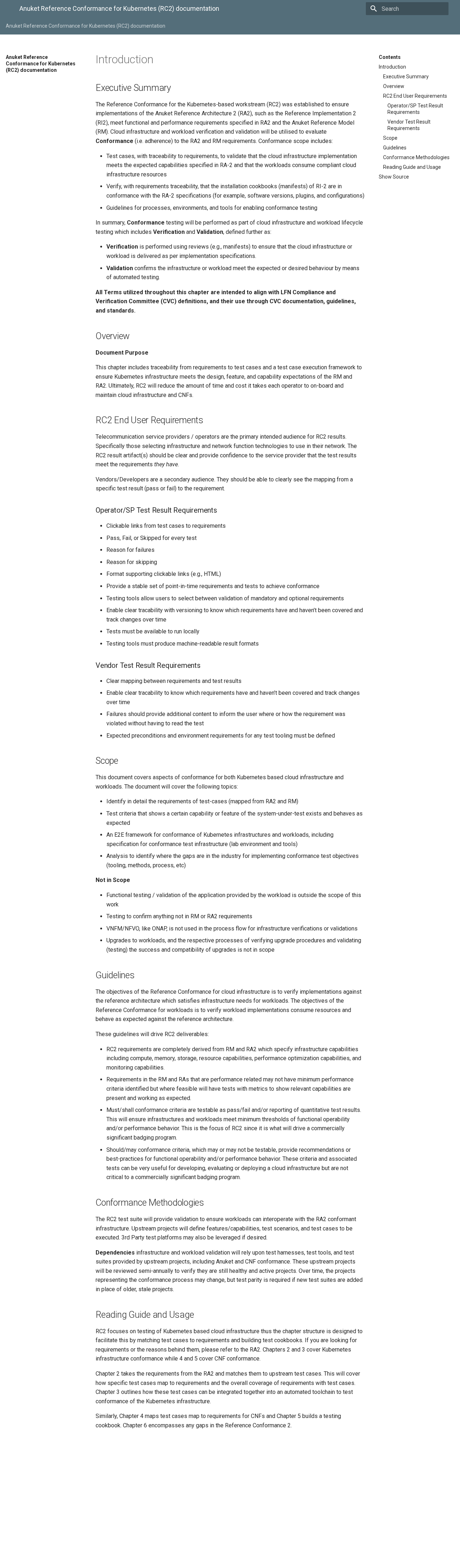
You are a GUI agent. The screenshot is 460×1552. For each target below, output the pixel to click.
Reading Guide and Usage (412, 167)
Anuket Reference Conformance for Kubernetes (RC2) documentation (85, 26)
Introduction (392, 67)
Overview (393, 86)
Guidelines (394, 148)
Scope (390, 138)
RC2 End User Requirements (415, 96)
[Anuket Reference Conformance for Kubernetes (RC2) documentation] (7, 9)
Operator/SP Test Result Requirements (415, 109)
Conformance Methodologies (416, 157)
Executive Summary (406, 76)
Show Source (394, 177)
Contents (390, 57)
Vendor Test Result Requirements (409, 125)
